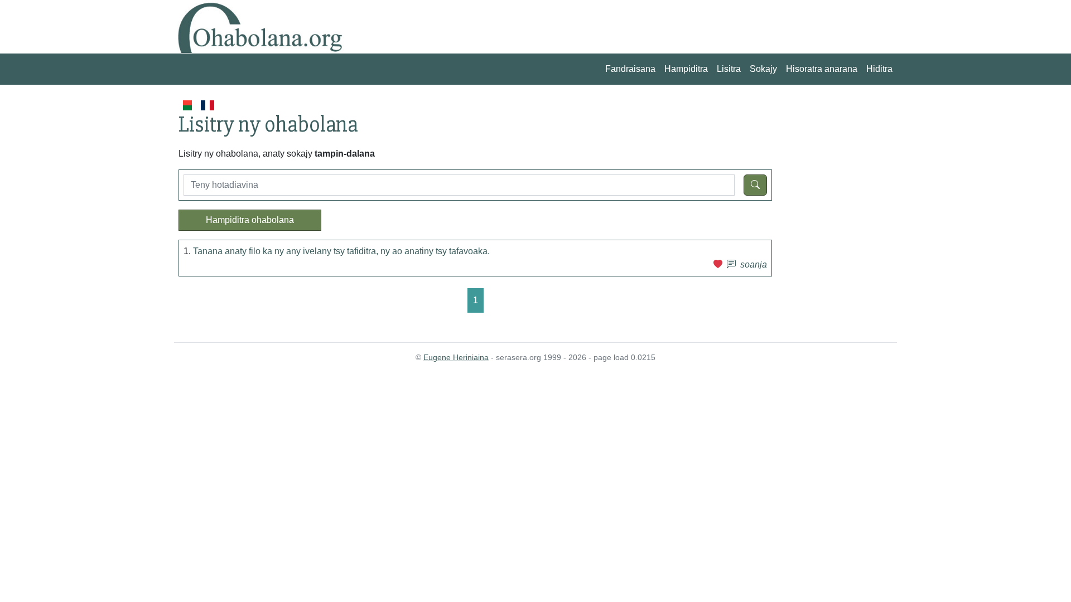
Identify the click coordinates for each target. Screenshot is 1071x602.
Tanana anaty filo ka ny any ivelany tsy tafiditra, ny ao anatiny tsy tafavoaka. (341, 251)
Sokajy (763, 69)
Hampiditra (686, 69)
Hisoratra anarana (821, 69)
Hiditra (879, 69)
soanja (753, 264)
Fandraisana (630, 69)
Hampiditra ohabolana (250, 220)
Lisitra (729, 69)
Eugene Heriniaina (456, 357)
